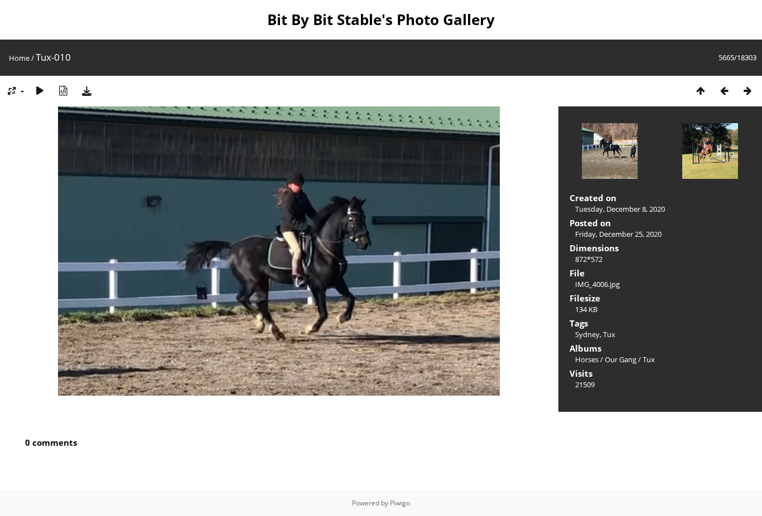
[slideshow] (39, 90)
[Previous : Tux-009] (724, 90)
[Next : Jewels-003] (747, 90)
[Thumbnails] (700, 90)
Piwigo (400, 503)
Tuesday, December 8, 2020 (620, 209)
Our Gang (620, 359)
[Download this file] (86, 90)
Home (19, 58)
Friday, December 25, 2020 (618, 234)
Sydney (587, 334)
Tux (609, 334)
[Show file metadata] (63, 90)
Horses (587, 359)
